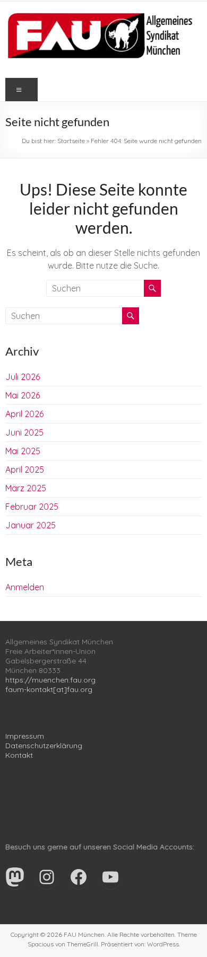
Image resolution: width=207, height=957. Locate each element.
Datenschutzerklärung (43, 745)
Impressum (24, 736)
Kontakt (19, 755)
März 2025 (25, 488)
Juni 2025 (24, 432)
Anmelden (24, 587)
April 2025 (24, 469)
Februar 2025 (31, 506)
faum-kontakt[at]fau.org (48, 689)
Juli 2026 (22, 376)
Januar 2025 (30, 525)
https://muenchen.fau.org (50, 680)
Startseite (71, 141)
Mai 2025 (22, 451)
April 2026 (24, 414)
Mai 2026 (22, 395)
